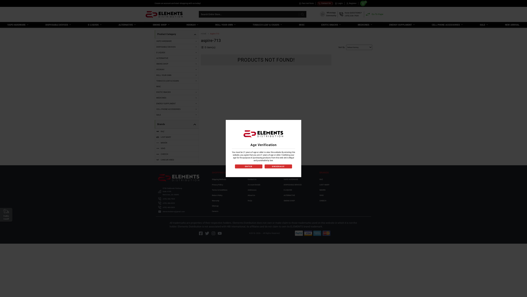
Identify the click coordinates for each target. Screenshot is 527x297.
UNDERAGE (278, 166)
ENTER (249, 166)
